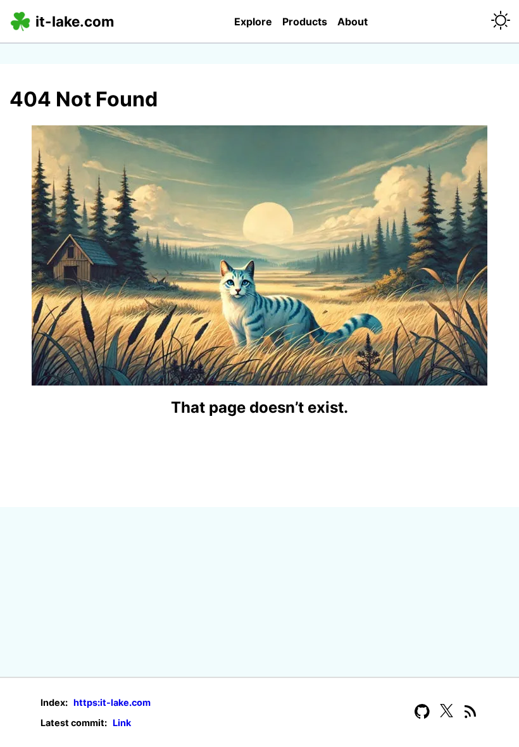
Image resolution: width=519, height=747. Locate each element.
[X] (446, 712)
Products (304, 21)
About (352, 21)
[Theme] (500, 21)
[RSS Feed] (470, 712)
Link (121, 722)
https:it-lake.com (111, 702)
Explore (253, 21)
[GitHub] (422, 712)
